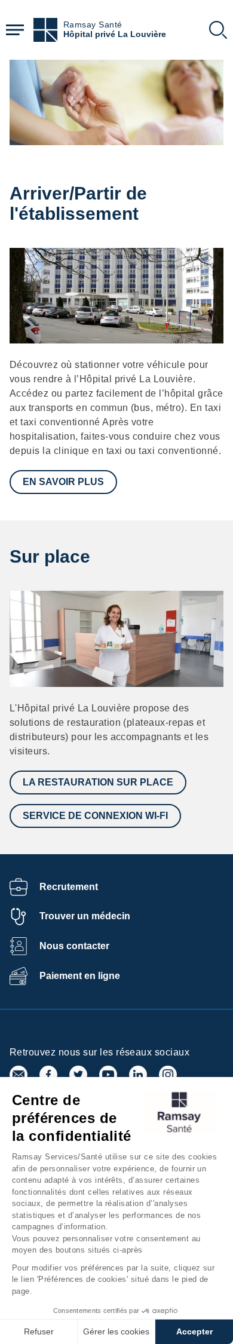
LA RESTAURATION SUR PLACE (98, 782)
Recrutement (68, 887)
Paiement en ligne (79, 976)
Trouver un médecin (84, 916)
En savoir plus (63, 482)
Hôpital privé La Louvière (114, 34)
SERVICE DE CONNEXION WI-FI (95, 816)
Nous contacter (74, 946)
